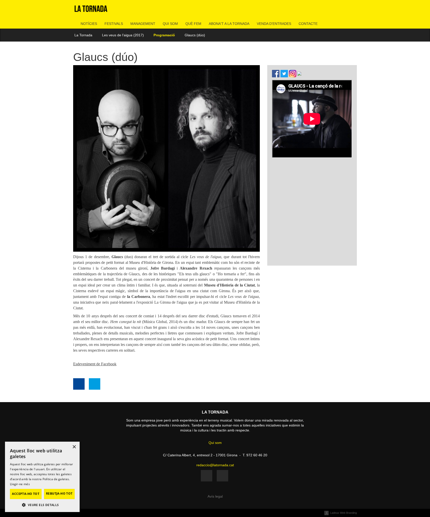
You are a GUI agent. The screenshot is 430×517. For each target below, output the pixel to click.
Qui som (170, 24)
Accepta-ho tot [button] (25, 494)
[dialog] (42, 477)
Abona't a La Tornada (229, 24)
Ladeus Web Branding (343, 512)
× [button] (74, 447)
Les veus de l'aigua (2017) (123, 35)
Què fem (193, 24)
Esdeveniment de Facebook (94, 364)
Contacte (308, 24)
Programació (164, 35)
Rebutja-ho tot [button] (59, 493)
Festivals (114, 24)
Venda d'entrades (274, 24)
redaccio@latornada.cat (215, 465)
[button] (42, 504)
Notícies (89, 24)
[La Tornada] (90, 10)
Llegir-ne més (20, 484)
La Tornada (83, 35)
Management (142, 24)
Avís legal (215, 496)
